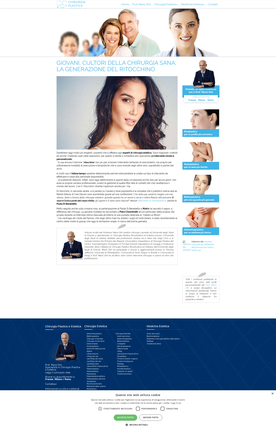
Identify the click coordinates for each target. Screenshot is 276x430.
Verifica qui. (196, 250)
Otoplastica (91, 381)
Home (125, 4)
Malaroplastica (93, 369)
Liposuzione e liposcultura (97, 366)
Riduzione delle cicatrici (96, 386)
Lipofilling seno (93, 364)
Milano (201, 100)
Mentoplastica (92, 371)
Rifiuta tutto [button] (150, 417)
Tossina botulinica (124, 374)
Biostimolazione (153, 336)
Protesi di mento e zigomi (127, 359)
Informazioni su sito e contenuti (62, 389)
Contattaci (51, 384)
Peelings (120, 364)
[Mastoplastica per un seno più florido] (200, 152)
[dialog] (138, 410)
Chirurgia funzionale (95, 339)
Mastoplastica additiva (96, 376)
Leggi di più (176, 403)
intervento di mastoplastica (152, 200)
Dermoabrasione (123, 346)
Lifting (119, 351)
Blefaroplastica (93, 336)
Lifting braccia (92, 354)
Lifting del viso (92, 356)
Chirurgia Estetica (165, 4)
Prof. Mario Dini (141, 4)
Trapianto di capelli (124, 371)
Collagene (121, 344)
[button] (138, 424)
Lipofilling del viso (94, 361)
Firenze (192, 100)
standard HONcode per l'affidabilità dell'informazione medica (202, 245)
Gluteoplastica (93, 346)
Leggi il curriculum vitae (57, 372)
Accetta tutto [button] (125, 417)
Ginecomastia (92, 344)
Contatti (213, 4)
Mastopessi (91, 374)
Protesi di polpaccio (125, 361)
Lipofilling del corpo (95, 359)
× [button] (272, 393)
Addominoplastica (94, 334)
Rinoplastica (91, 389)
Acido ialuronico (123, 336)
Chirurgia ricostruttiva (95, 341)
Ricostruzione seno (94, 384)
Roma (210, 100)
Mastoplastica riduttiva (96, 379)
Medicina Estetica (192, 4)
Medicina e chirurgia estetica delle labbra (163, 339)
